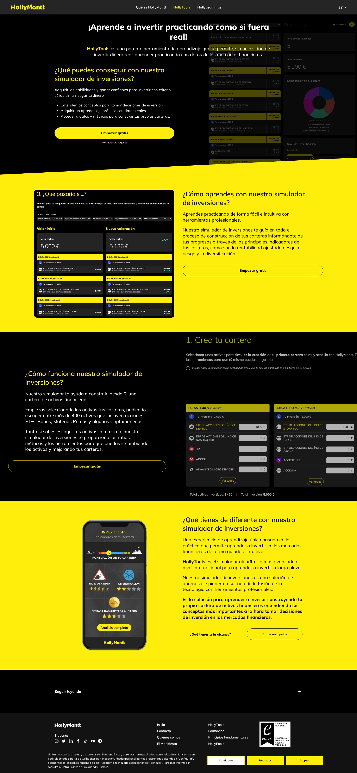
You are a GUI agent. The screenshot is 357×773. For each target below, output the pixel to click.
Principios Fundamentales (228, 737)
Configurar (226, 760)
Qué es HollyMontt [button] (151, 7)
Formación (216, 731)
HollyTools (181, 7)
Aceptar (304, 760)
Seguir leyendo (68, 691)
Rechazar (265, 760)
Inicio (161, 725)
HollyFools (216, 744)
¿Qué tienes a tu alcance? (210, 634)
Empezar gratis (114, 133)
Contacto (164, 731)
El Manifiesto (167, 744)
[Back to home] (28, 7)
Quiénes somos (168, 737)
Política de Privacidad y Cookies (88, 766)
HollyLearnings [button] (209, 7)
